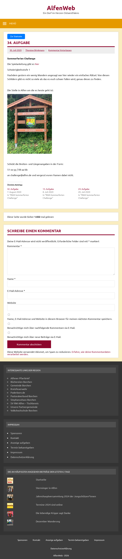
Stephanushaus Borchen (23, 399)
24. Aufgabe (83, 189)
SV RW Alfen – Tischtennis (25, 403)
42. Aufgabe (12, 189)
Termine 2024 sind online (49, 504)
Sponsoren (16, 433)
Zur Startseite (16, 36)
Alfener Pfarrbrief (20, 378)
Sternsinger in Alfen (46, 487)
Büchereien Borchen (21, 381)
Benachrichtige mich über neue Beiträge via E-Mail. (34, 337)
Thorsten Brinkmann (34, 50)
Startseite (41, 479)
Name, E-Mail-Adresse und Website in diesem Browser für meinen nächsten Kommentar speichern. (59, 319)
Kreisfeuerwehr (19, 388)
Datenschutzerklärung (22, 456)
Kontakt (15, 437)
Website (11, 302)
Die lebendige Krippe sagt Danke (53, 512)
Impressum (16, 452)
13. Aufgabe (48, 189)
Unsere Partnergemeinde (24, 406)
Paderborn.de (18, 392)
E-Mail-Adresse (16, 290)
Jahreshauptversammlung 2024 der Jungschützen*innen (66, 496)
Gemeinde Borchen (21, 385)
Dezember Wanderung (48, 521)
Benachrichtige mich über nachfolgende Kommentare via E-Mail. (41, 328)
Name (11, 279)
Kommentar (14, 246)
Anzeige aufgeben (20, 442)
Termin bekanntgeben (22, 447)
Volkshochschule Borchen (24, 410)
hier (37, 63)
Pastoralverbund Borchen (24, 396)
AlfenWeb (61, 8)
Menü (12, 23)
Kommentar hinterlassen (60, 50)
